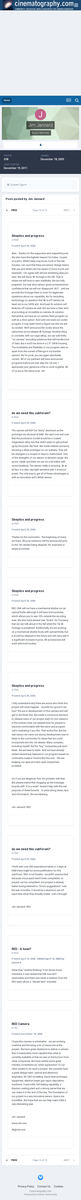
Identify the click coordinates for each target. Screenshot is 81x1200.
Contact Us (43, 1186)
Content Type (17, 184)
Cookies (58, 1186)
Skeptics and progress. (28, 236)
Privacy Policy (26, 1186)
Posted (23, 245)
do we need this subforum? (31, 413)
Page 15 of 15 (40, 210)
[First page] (6, 210)
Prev (14, 210)
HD (16, 1027)
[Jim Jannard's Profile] (40, 145)
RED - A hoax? (21, 949)
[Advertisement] (40, 53)
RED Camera (20, 1024)
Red (16, 239)
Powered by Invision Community (40, 1194)
